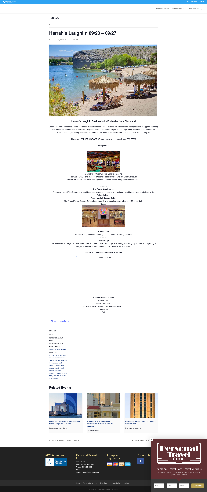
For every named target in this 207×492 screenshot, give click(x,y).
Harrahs (58, 373)
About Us (194, 1)
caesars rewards (54, 360)
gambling (52, 368)
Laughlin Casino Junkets (57, 349)
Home (187, 1)
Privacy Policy (116, 483)
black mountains (60, 355)
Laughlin (56, 376)
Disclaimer (104, 483)
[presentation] (65, 405)
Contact (201, 1)
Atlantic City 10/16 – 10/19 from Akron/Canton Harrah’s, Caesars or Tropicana (99, 423)
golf (57, 368)
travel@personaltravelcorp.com (87, 472)
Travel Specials (193, 8)
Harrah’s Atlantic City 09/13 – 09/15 (65, 440)
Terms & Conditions (90, 483)
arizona (51, 355)
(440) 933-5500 (87, 467)
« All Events (54, 18)
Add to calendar (60, 321)
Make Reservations (179, 8)
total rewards (53, 378)
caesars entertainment (56, 358)
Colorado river (59, 365)
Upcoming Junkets (162, 8)
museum (63, 376)
